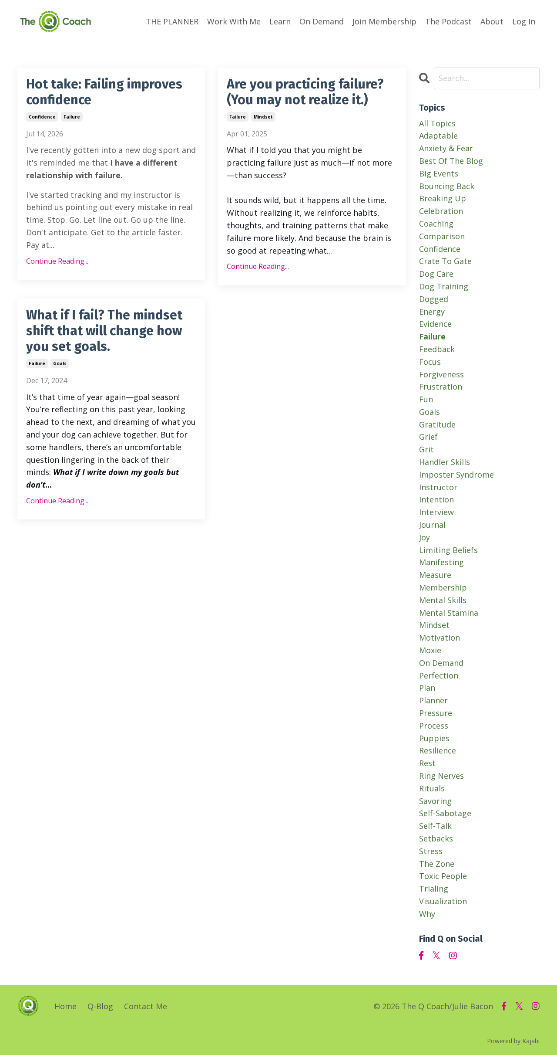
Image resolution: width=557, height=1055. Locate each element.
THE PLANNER (172, 21)
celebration (441, 211)
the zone (436, 863)
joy (424, 537)
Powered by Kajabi (513, 1041)
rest (427, 763)
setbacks (436, 838)
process (433, 725)
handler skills (444, 462)
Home (65, 1006)
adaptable (438, 135)
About (491, 21)
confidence (42, 117)
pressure (435, 713)
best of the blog (451, 161)
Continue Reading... (57, 261)
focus (430, 361)
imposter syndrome (456, 474)
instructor (438, 487)
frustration (440, 386)
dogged (433, 299)
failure (72, 117)
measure (435, 575)
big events (438, 173)
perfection (438, 675)
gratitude (437, 424)
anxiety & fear (446, 148)
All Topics (437, 123)
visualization (443, 901)
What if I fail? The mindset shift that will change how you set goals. (104, 330)
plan (427, 687)
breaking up (442, 198)
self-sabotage (445, 813)
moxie (430, 650)
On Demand (321, 21)
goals (60, 363)
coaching (436, 223)
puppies (434, 738)
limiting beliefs (448, 550)
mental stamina (448, 612)
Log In (523, 21)
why (427, 914)
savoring (435, 801)
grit (426, 449)
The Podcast (448, 21)
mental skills (442, 600)
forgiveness (441, 374)
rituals (432, 788)
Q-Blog (100, 1006)
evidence (435, 324)
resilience (437, 750)
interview (436, 512)
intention (436, 499)
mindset (263, 117)
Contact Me (145, 1006)
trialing (433, 888)
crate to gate (445, 261)
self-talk (435, 826)
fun (426, 399)
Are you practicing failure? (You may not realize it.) (305, 92)
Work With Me (234, 21)
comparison (442, 236)
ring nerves (441, 775)
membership (443, 587)
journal (432, 524)
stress (431, 851)
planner (433, 700)
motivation (439, 637)
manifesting (441, 562)
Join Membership (384, 21)
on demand (441, 663)
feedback (437, 349)
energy (432, 311)
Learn (280, 21)
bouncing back (446, 186)
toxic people (443, 876)
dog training (443, 286)
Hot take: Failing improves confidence (104, 92)
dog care (436, 273)
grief (428, 436)
